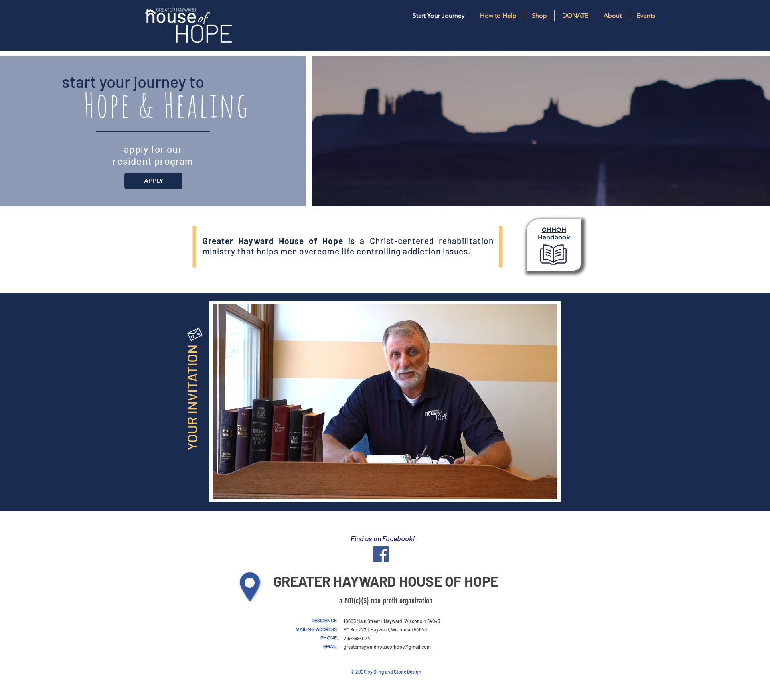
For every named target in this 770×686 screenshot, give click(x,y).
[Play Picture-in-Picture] (533, 488)
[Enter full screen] (546, 488)
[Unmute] (236, 488)
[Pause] (223, 488)
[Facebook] (381, 554)
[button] (612, 15)
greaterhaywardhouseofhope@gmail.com (387, 646)
